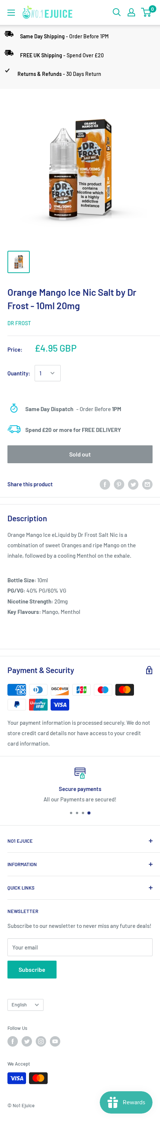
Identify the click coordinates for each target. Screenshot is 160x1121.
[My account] (131, 12)
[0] (146, 12)
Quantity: (18, 373)
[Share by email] (147, 483)
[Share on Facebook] (105, 483)
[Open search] (117, 12)
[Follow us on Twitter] (27, 1041)
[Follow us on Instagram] (41, 1041)
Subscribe (32, 969)
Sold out (80, 454)
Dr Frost (19, 323)
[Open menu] (11, 13)
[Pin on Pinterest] (119, 483)
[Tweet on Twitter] (133, 483)
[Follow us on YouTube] (55, 1041)
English (19, 1005)
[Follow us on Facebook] (12, 1041)
